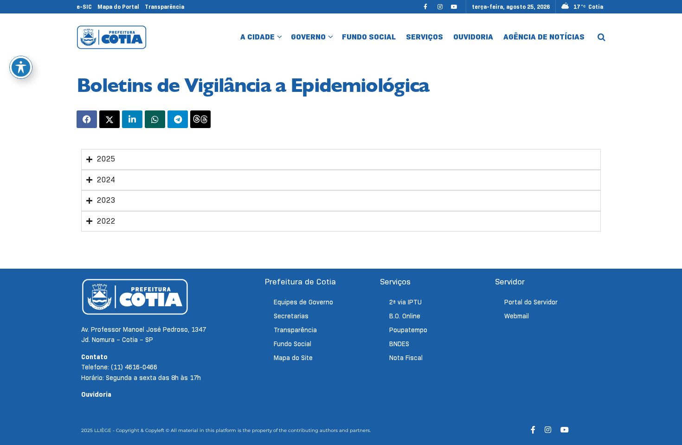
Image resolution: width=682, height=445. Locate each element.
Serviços (424, 37)
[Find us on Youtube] (454, 6)
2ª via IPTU (405, 302)
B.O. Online (404, 316)
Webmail (516, 316)
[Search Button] (601, 37)
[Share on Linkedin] (132, 119)
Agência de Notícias (544, 37)
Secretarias (291, 316)
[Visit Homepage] (112, 37)
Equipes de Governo (303, 302)
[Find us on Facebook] (425, 6)
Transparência (164, 6)
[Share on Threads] (200, 119)
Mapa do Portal (118, 6)
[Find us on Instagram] (440, 6)
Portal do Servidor (531, 302)
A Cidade (257, 37)
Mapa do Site (293, 358)
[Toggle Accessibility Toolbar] (21, 67)
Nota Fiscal (406, 358)
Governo (308, 37)
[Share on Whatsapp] (155, 119)
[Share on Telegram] (177, 119)
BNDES (399, 344)
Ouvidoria (473, 37)
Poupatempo (408, 330)
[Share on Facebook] (87, 119)
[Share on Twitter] (109, 119)
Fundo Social (369, 37)
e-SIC (84, 6)
